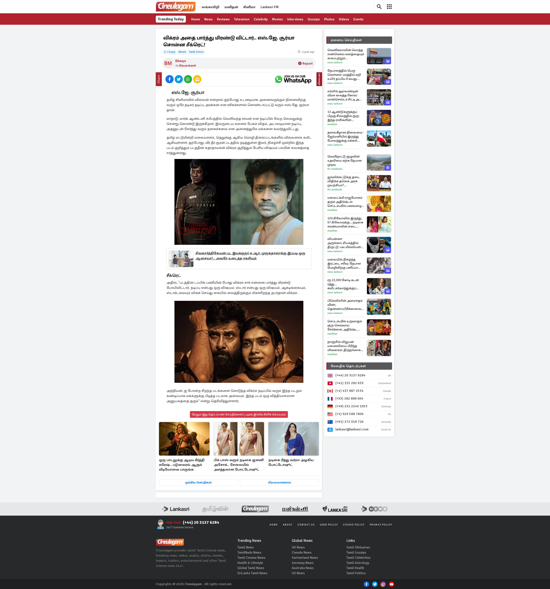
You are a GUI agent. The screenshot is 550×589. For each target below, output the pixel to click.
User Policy (329, 524)
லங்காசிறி (210, 7)
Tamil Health (355, 568)
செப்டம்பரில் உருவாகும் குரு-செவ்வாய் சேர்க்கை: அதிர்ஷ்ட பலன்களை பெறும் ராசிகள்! (344, 325)
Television (241, 19)
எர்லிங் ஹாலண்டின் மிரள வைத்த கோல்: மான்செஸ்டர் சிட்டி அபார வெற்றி (346, 95)
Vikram (182, 52)
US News (298, 573)
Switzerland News (305, 558)
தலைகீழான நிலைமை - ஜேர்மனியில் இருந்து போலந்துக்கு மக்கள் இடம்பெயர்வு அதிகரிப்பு (345, 136)
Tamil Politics (356, 573)
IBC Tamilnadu (334, 169)
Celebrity (261, 19)
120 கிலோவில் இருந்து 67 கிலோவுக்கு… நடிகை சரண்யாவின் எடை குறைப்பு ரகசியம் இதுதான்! (345, 222)
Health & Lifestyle (250, 563)
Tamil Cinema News (251, 558)
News (208, 19)
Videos (344, 19)
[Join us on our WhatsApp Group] (293, 79)
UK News (298, 547)
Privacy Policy (381, 524)
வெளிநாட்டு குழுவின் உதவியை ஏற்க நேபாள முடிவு (344, 160)
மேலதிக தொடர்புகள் (348, 366)
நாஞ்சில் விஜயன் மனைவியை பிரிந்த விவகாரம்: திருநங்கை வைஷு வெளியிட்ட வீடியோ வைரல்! (344, 346)
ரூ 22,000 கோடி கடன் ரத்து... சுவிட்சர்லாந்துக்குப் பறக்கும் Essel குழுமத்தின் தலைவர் (343, 284)
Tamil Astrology (357, 563)
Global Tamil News (250, 568)
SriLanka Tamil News (252, 573)
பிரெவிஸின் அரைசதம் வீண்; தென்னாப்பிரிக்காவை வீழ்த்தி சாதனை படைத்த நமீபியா (346, 305)
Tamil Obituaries (358, 547)
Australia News (303, 568)
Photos (329, 19)
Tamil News (245, 547)
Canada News (302, 552)
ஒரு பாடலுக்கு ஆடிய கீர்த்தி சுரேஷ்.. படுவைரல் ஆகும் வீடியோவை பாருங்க (182, 465)
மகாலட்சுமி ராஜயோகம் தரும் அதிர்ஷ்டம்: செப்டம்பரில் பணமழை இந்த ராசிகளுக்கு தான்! (345, 202)
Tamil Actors (196, 52)
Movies (277, 19)
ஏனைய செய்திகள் (346, 40)
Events (358, 19)
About (287, 524)
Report (307, 63)
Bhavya (180, 61)
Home (195, 19)
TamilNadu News (249, 552)
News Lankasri (334, 62)
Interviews (295, 19)
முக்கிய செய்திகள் (198, 482)
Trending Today (171, 19)
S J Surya (169, 52)
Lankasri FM (270, 7)
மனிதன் (231, 7)
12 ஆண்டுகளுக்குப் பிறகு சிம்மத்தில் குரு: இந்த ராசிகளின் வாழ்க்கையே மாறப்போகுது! (343, 116)
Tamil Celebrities (358, 558)
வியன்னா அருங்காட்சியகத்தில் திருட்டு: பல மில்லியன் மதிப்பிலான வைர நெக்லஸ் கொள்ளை (344, 243)
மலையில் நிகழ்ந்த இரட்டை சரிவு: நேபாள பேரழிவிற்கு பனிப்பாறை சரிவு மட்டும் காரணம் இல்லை (345, 263)
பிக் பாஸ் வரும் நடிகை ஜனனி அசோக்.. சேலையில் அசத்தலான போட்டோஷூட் (239, 465)
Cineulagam (193, 584)
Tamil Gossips (356, 552)
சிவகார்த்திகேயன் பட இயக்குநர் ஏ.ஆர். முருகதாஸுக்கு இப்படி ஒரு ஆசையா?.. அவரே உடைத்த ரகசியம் (250, 255)
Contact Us (306, 524)
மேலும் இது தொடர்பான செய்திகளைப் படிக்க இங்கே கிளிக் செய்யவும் (239, 414)
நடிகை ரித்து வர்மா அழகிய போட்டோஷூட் (291, 462)
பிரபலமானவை (279, 482)
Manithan (332, 124)
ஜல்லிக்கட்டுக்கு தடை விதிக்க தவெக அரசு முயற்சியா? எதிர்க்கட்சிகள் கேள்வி (344, 181)
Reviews (223, 19)
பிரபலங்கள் (187, 65)
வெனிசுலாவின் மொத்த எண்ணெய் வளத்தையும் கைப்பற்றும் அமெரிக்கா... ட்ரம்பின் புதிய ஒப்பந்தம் (345, 54)
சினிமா (249, 7)
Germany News (302, 563)
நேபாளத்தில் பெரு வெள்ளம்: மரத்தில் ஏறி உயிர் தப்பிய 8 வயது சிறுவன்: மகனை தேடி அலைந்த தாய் (344, 75)
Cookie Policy (354, 524)
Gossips (314, 19)
